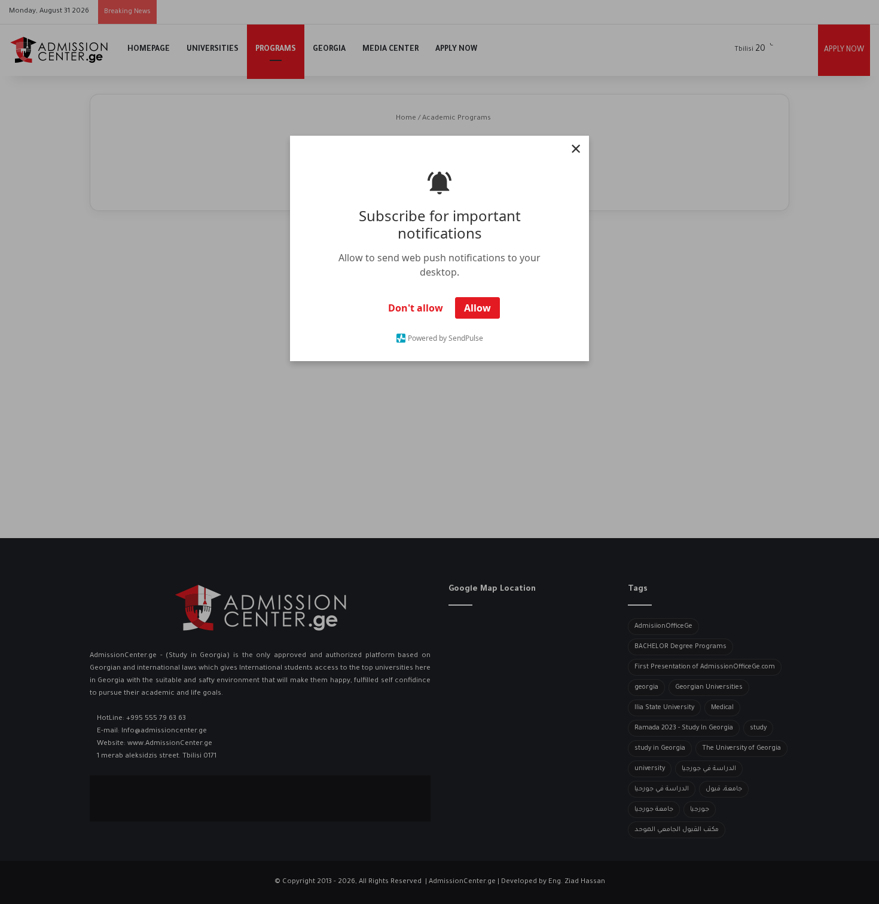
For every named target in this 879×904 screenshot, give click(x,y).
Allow (477, 307)
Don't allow (415, 307)
